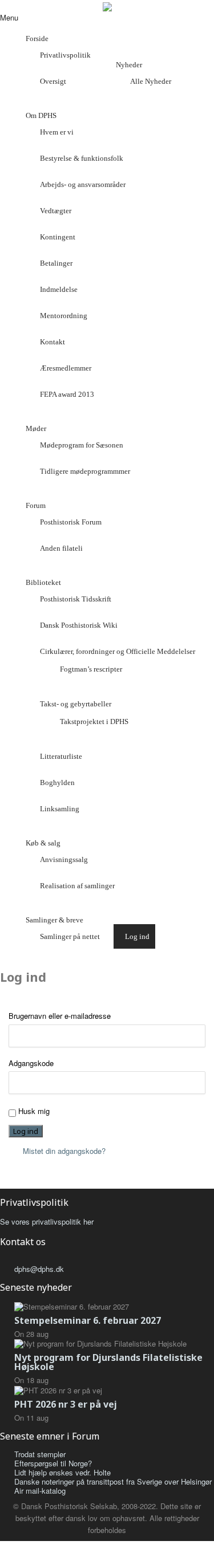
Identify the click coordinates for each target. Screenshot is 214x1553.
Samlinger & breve (54, 920)
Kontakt (52, 342)
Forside (37, 38)
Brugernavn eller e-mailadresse (60, 1016)
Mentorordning (63, 315)
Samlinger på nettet (70, 936)
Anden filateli (61, 548)
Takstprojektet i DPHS (94, 721)
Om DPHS (41, 115)
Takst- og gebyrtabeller (75, 704)
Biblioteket (43, 582)
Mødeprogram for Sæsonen (81, 445)
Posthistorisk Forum (71, 522)
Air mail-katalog (40, 1490)
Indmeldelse (59, 289)
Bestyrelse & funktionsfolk (81, 158)
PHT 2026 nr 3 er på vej (65, 1404)
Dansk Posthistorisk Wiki (79, 625)
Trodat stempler (40, 1454)
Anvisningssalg (64, 859)
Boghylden (57, 782)
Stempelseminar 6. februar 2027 (87, 1320)
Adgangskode (31, 1063)
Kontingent (57, 237)
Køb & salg (43, 843)
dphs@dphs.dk (39, 1268)
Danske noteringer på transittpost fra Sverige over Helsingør (113, 1481)
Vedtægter (55, 210)
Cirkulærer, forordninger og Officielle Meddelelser (117, 651)
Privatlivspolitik (65, 55)
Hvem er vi (57, 132)
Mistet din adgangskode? (64, 1150)
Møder (36, 428)
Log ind (137, 936)
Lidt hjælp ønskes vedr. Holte (62, 1472)
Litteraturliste (61, 756)
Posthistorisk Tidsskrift (75, 599)
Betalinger (56, 263)
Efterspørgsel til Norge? (53, 1463)
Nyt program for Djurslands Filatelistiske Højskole (108, 1362)
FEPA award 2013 (67, 394)
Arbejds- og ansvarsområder (83, 184)
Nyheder (129, 64)
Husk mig (34, 1110)
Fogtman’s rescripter (91, 669)
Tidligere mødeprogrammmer (85, 471)
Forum (36, 505)
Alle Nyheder (150, 81)
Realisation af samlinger (77, 885)
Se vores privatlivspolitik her (47, 1221)
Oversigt (53, 81)
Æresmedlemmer (65, 368)
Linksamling (59, 808)
